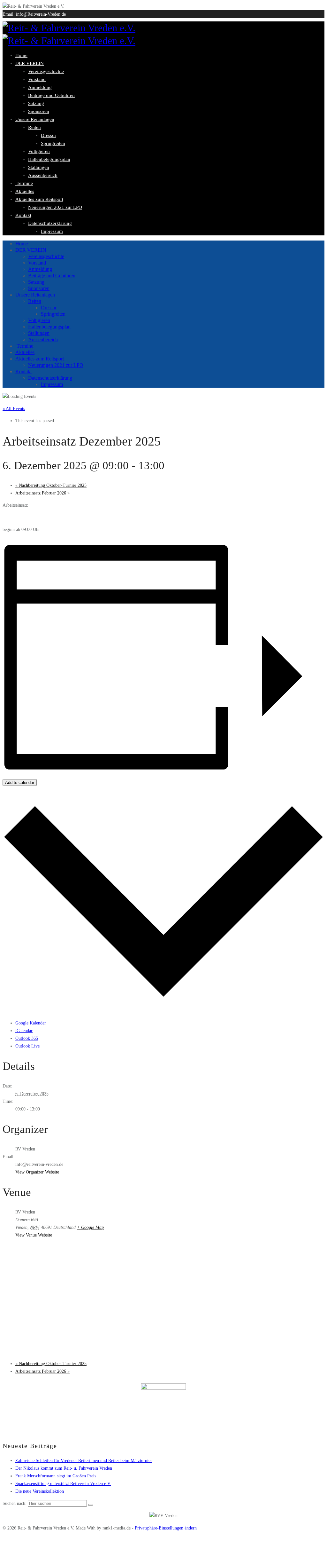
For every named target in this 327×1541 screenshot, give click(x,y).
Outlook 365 (26, 1038)
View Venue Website (33, 1235)
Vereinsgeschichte (46, 71)
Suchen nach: (15, 1503)
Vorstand (37, 79)
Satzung (36, 103)
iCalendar (24, 1030)
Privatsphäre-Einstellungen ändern (166, 1528)
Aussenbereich (42, 175)
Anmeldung (40, 87)
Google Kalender (30, 1023)
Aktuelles (24, 191)
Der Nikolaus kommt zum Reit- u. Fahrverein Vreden (63, 1468)
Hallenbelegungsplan (49, 159)
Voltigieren (39, 151)
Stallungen (38, 167)
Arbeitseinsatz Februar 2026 (42, 493)
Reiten (34, 127)
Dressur (48, 135)
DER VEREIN (29, 63)
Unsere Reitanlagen (34, 119)
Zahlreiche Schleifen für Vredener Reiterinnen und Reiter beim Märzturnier (83, 1460)
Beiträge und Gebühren (51, 95)
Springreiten (53, 143)
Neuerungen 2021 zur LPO (55, 207)
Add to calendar (19, 782)
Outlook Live (27, 1046)
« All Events (14, 408)
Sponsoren (38, 111)
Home (21, 55)
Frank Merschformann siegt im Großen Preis (55, 1476)
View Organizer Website (37, 1172)
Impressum (52, 231)
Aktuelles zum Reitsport (39, 199)
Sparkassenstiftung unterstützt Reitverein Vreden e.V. (63, 1483)
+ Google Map (90, 1227)
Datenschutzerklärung (50, 223)
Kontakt (23, 215)
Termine (24, 183)
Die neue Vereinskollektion (39, 1491)
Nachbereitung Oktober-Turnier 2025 (51, 485)
